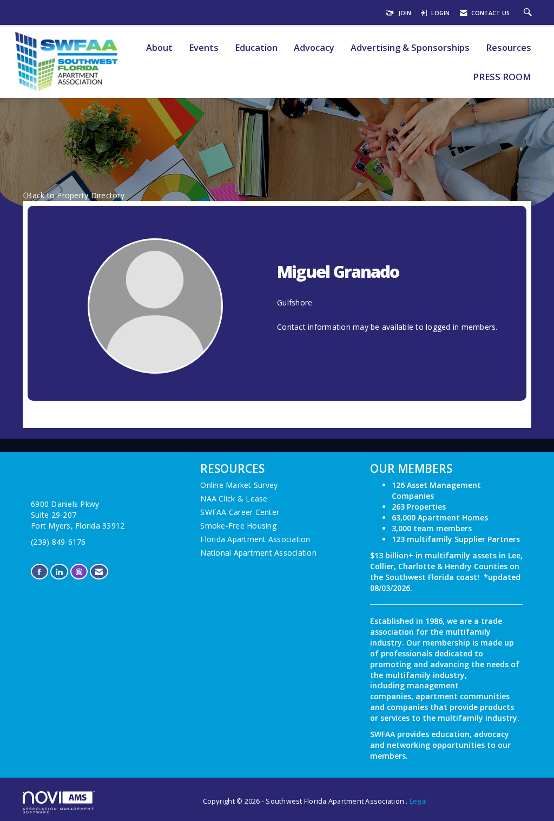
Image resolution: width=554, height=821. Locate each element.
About (159, 48)
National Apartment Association (258, 553)
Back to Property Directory (75, 195)
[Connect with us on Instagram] (79, 571)
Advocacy (314, 48)
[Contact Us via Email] (99, 571)
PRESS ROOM (502, 77)
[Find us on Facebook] (39, 571)
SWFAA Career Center (239, 512)
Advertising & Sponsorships (410, 48)
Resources (508, 48)
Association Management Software (59, 810)
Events (204, 48)
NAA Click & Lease (233, 498)
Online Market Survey (239, 485)
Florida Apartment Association (255, 539)
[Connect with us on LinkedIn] (59, 571)
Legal (418, 801)
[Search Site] (529, 13)
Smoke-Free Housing (238, 525)
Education (256, 48)
